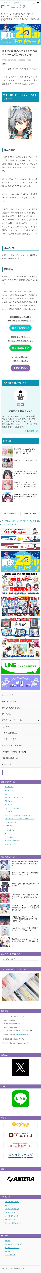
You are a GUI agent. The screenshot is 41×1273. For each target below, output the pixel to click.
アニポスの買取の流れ (12, 1202)
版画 (6, 794)
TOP (17, 14)
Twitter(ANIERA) (10, 1255)
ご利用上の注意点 (10, 1212)
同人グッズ (27, 521)
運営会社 (7, 1241)
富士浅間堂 (12, 524)
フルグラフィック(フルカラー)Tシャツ (17, 815)
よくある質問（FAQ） (12, 1216)
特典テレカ (8, 801)
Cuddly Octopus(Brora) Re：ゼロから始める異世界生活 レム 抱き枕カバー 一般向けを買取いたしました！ (25, 908)
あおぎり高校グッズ (13, 841)
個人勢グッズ (11, 844)
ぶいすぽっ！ (11, 837)
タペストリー (9, 787)
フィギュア (8, 812)
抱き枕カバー (9, 790)
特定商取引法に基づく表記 (13, 1244)
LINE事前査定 (21, 348)
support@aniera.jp (22, 1035)
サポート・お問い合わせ (13, 1223)
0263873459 (13, 1027)
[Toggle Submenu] (38, 708)
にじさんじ (10, 833)
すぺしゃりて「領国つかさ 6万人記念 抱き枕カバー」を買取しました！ (25, 873)
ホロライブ (10, 830)
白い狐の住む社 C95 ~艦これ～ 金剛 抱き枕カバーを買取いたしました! (31, 513)
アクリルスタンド (10, 822)
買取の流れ (21, 368)
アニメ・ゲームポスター (13, 808)
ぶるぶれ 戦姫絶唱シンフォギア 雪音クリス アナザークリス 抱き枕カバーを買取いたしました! (11, 513)
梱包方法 (7, 1205)
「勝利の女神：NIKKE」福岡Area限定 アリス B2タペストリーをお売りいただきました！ (25, 897)
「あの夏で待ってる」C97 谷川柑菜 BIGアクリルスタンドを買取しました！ (25, 929)
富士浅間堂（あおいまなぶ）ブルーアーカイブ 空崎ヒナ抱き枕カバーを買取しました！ (25, 940)
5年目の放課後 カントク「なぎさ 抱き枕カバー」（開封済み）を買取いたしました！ (25, 473)
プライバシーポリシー (12, 1248)
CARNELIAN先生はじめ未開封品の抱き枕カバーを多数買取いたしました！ (25, 496)
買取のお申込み (10, 1219)
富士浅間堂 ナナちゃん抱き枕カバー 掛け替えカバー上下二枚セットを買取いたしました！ (25, 451)
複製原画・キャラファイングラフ (16, 797)
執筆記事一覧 (32, 431)
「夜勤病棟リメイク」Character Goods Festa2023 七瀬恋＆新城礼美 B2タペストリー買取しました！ (25, 919)
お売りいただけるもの (12, 1209)
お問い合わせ (21, 328)
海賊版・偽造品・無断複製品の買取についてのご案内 (25, 884)
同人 (4, 64)
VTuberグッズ (9, 826)
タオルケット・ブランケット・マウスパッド (19, 819)
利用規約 (7, 1251)
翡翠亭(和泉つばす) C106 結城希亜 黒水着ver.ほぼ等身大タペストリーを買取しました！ (25, 863)
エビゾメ (8, 521)
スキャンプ (17, 521)
